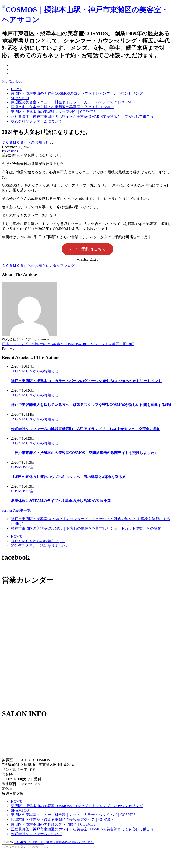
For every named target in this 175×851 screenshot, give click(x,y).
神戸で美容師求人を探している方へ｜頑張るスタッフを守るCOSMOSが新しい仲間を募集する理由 (91, 405)
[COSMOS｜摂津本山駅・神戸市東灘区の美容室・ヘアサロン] (87, 19)
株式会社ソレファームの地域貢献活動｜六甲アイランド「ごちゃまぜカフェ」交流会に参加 (85, 429)
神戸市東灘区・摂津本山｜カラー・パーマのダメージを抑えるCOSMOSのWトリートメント (86, 381)
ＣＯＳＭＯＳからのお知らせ (25, 142)
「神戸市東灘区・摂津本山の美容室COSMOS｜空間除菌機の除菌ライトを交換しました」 (84, 453)
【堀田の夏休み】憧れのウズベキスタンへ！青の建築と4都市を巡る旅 (68, 477)
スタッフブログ (62, 266)
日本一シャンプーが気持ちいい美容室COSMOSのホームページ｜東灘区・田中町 (68, 344)
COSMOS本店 (22, 467)
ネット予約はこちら (87, 249)
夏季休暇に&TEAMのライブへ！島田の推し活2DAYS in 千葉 (61, 501)
